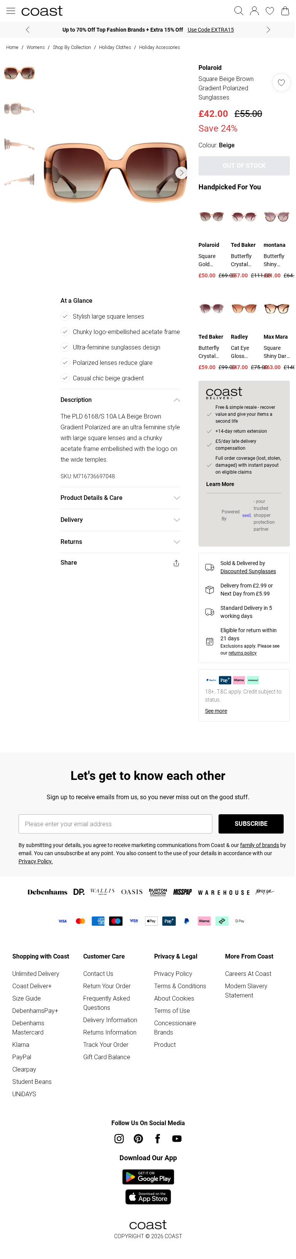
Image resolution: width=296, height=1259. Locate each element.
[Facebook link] (157, 1138)
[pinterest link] (138, 1138)
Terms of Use (172, 1010)
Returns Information (109, 1032)
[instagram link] (119, 1138)
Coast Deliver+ (32, 986)
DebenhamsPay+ (35, 1010)
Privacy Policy (173, 973)
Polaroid (210, 67)
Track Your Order (105, 1044)
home (12, 47)
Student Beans (32, 1081)
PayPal (21, 1057)
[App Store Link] (148, 1187)
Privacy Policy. (35, 861)
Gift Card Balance (106, 1057)
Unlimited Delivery (35, 973)
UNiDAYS (24, 1094)
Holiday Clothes (115, 47)
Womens (36, 47)
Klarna (20, 1044)
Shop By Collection (72, 47)
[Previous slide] (27, 30)
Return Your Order (107, 986)
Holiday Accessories (159, 47)
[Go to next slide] (181, 173)
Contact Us (98, 973)
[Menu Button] (10, 10)
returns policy (243, 653)
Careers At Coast (248, 973)
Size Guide (26, 998)
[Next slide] (268, 30)
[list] (115, 173)
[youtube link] (177, 1138)
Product (165, 1044)
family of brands (259, 845)
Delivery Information (110, 1020)
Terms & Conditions (180, 986)
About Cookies (174, 998)
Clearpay (24, 1069)
